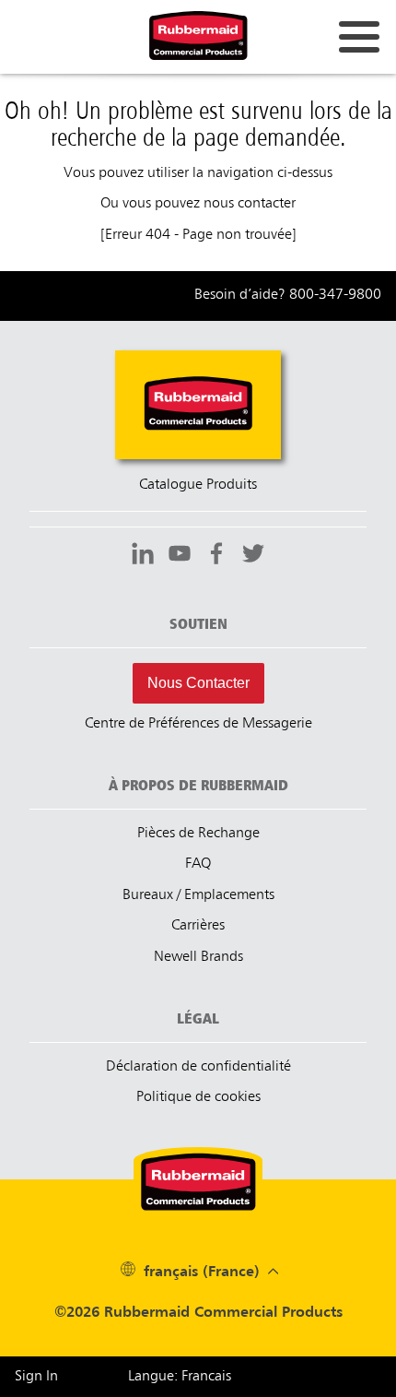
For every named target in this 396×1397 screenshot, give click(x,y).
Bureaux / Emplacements (198, 895)
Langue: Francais (179, 1376)
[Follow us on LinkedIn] (142, 556)
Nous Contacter (198, 683)
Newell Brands (198, 957)
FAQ (198, 864)
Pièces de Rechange (198, 833)
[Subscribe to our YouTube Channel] (179, 556)
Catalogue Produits (198, 485)
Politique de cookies (198, 1097)
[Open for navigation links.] (359, 37)
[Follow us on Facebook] (216, 556)
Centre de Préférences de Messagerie (198, 723)
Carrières (198, 925)
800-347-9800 (335, 295)
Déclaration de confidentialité (198, 1067)
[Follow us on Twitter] (253, 556)
